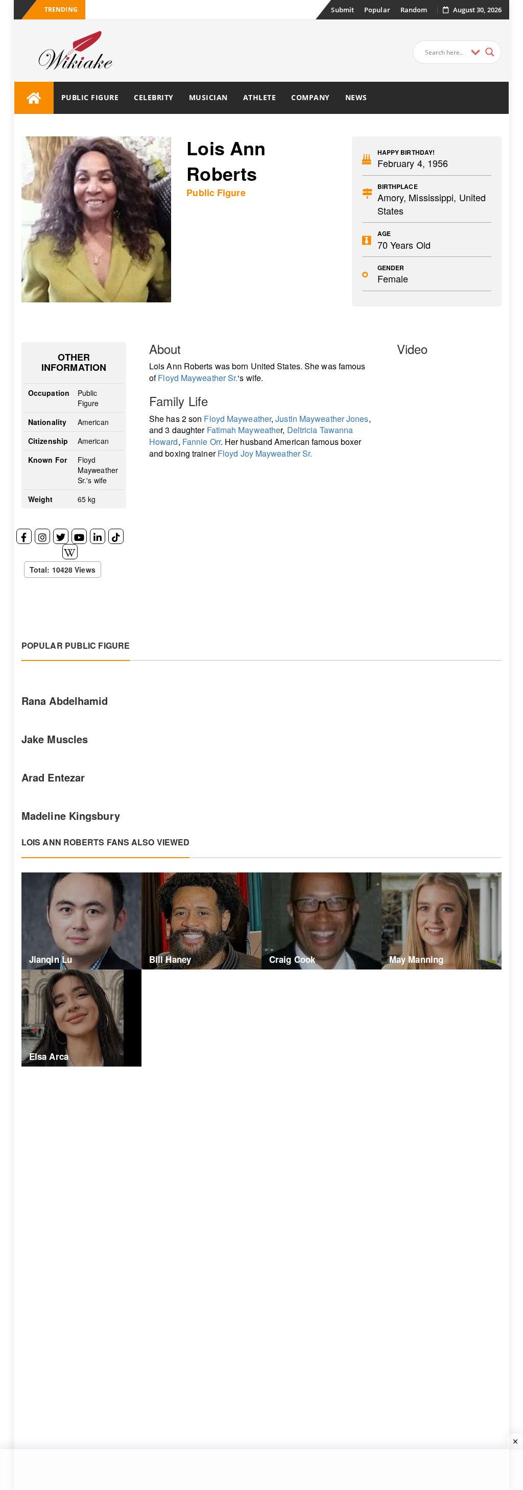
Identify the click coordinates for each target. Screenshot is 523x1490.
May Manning (416, 959)
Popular (377, 9)
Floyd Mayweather (237, 418)
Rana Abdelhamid (64, 700)
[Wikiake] (34, 98)
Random (413, 9)
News (356, 97)
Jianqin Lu (50, 959)
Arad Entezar (53, 777)
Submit (342, 9)
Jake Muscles (54, 738)
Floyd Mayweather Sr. (197, 378)
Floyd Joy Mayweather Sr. (265, 453)
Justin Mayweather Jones (321, 418)
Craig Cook (292, 959)
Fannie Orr (201, 441)
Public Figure (90, 97)
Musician (208, 97)
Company (310, 97)
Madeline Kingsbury (70, 815)
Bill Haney (170, 959)
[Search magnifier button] (490, 52)
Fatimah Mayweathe (244, 430)
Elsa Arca (48, 1056)
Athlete (259, 97)
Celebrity (154, 97)
